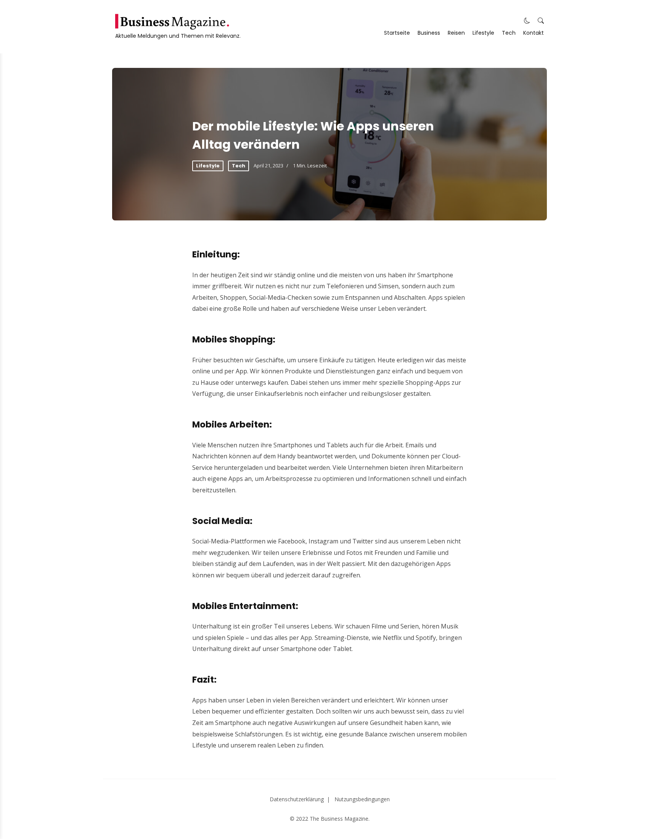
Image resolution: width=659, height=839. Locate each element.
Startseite (397, 33)
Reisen (456, 33)
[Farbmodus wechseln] (527, 21)
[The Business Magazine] (172, 21)
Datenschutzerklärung (297, 799)
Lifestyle (483, 33)
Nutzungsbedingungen (362, 799)
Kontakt (533, 33)
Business (429, 33)
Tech (509, 33)
